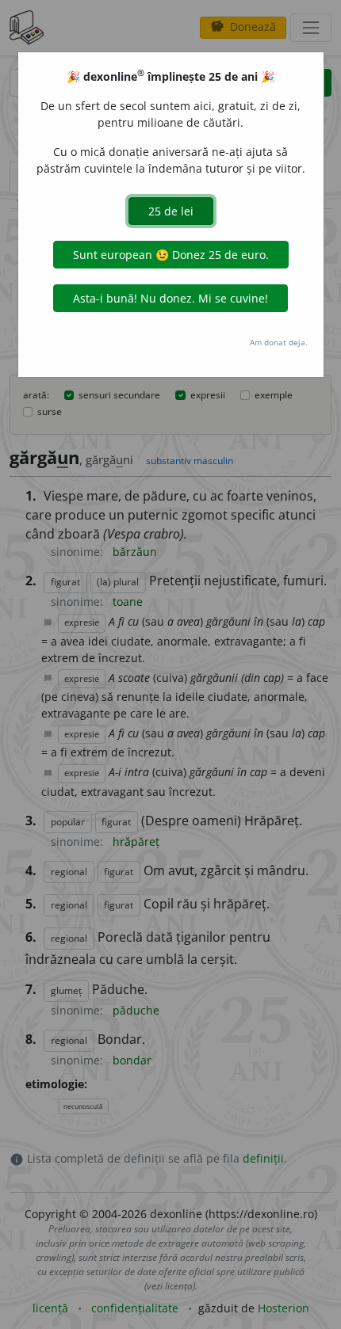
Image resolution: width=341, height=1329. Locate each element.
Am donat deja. (279, 342)
